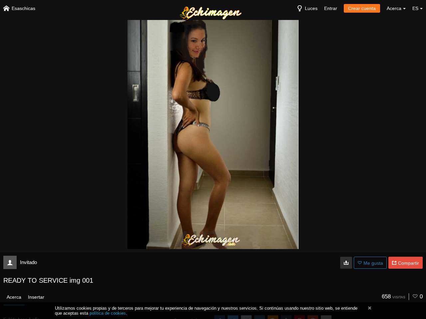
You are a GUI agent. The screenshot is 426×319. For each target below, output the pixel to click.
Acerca (14, 297)
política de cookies (108, 313)
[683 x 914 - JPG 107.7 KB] (346, 263)
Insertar (36, 297)
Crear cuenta (362, 8)
